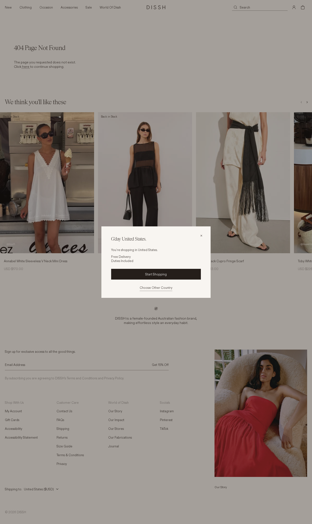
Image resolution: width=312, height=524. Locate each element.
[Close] (201, 235)
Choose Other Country (156, 288)
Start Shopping (156, 274)
